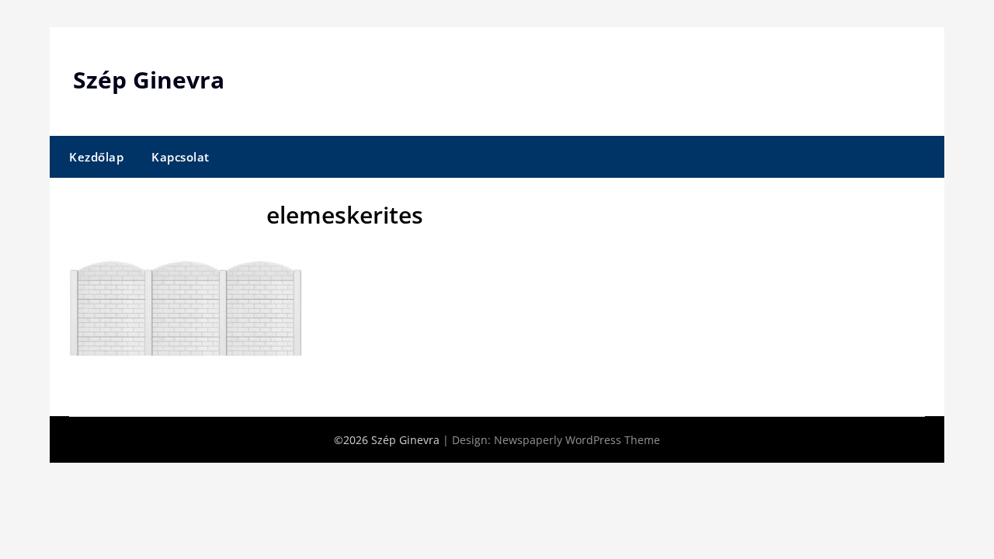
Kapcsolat (180, 157)
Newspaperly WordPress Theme (577, 439)
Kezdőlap (96, 157)
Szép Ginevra (148, 79)
